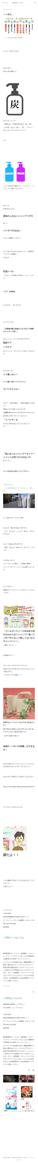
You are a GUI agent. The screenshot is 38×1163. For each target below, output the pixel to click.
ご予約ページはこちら (13, 937)
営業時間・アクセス (18, 2)
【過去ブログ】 (8, 485)
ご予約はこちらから (12, 998)
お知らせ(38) (6, 986)
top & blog (5, 2)
